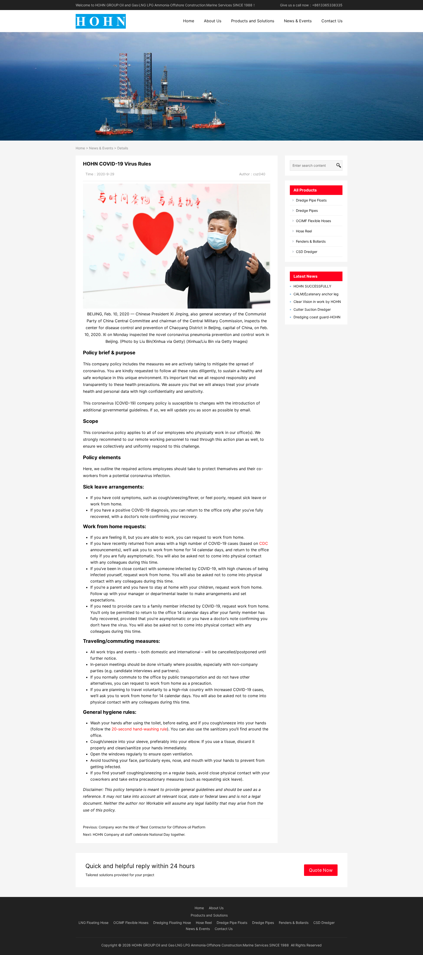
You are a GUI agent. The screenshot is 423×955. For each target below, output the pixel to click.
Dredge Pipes (307, 210)
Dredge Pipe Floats (311, 200)
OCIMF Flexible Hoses (313, 221)
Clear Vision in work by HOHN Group (315, 301)
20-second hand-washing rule (139, 729)
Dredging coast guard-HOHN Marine (315, 317)
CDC (263, 543)
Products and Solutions (252, 20)
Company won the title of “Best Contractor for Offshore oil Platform (152, 827)
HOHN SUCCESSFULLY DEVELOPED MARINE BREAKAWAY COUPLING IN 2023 (316, 286)
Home (188, 20)
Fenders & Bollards (311, 241)
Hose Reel (304, 231)
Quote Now (321, 870)
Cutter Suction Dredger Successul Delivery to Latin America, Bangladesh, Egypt (312, 309)
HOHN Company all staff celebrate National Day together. (139, 834)
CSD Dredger (306, 252)
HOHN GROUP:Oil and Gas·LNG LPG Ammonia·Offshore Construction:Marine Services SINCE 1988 (210, 945)
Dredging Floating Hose (172, 922)
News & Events (298, 20)
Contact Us (331, 20)
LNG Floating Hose (93, 922)
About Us (212, 20)
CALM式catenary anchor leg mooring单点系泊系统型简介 (314, 294)
